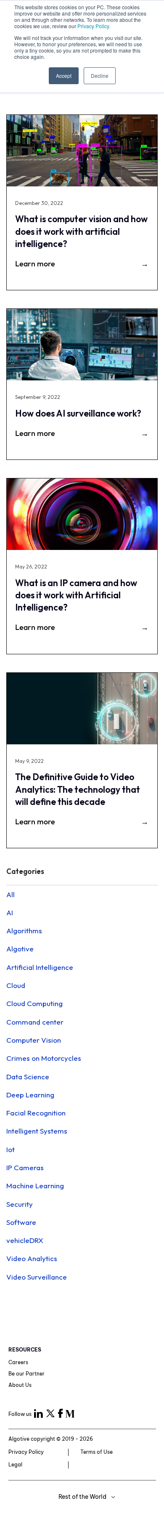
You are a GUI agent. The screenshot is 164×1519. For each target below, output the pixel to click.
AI (9, 912)
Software (21, 1222)
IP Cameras (25, 1167)
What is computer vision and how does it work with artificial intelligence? (81, 231)
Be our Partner (26, 1373)
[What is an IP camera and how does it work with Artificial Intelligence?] (82, 514)
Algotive (20, 948)
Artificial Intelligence (39, 967)
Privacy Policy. (93, 25)
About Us (20, 1385)
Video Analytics (31, 1258)
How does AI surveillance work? (78, 413)
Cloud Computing (34, 1003)
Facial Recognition (36, 1112)
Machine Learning (35, 1185)
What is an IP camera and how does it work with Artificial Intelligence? (76, 595)
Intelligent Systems (36, 1130)
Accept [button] (63, 75)
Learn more (35, 263)
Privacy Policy (26, 1452)
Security (19, 1204)
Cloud (15, 985)
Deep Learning (30, 1094)
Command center (34, 1021)
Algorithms (24, 930)
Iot (10, 1149)
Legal (15, 1464)
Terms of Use (96, 1452)
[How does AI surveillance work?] (82, 344)
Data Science (27, 1076)
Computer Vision (33, 1040)
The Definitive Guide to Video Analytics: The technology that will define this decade (77, 789)
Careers (18, 1362)
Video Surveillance (36, 1276)
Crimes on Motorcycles (43, 1058)
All (10, 894)
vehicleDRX (24, 1240)
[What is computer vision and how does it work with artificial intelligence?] (82, 150)
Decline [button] (99, 75)
